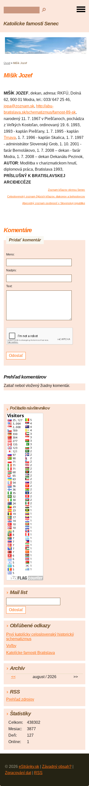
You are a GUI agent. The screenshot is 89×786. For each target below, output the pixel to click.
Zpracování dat (18, 773)
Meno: (10, 254)
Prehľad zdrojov (20, 699)
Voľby (11, 646)
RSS (38, 773)
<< (13, 677)
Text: (9, 286)
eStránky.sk (29, 766)
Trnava (10, 137)
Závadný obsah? (56, 766)
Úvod (7, 63)
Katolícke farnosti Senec (31, 23)
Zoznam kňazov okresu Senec (66, 189)
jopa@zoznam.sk (19, 106)
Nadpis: (11, 270)
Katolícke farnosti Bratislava (30, 653)
